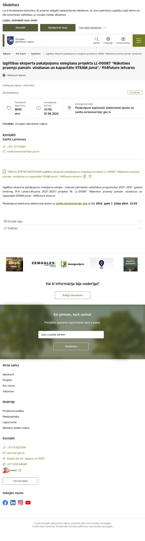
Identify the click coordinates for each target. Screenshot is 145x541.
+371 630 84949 (17, 464)
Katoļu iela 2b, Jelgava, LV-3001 (26, 458)
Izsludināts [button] (135, 92)
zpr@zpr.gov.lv (16, 453)
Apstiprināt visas (58, 27)
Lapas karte (10, 422)
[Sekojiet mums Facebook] (5, 502)
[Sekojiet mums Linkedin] (13, 502)
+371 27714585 (16, 146)
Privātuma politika (13, 411)
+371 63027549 (16, 447)
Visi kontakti (20, 481)
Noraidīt (20, 27)
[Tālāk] (137, 264)
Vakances (8, 391)
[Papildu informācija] (90, 176)
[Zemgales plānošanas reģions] (21, 40)
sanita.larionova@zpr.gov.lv (23, 151)
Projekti (7, 380)
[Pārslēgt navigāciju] (139, 40)
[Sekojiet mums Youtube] (28, 502)
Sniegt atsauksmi (72, 295)
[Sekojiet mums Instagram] (20, 502)
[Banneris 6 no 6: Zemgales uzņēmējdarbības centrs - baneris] (43, 264)
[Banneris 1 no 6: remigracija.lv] (72, 264)
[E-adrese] (10, 470)
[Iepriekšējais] (7, 264)
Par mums (9, 385)
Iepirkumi (8, 374)
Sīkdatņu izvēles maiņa (16, 428)
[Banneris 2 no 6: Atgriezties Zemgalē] (101, 264)
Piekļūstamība (11, 416)
